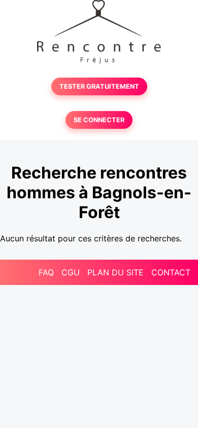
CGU (70, 272)
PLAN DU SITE (115, 272)
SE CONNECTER (99, 120)
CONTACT (170, 272)
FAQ (46, 272)
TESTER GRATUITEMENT (99, 86)
